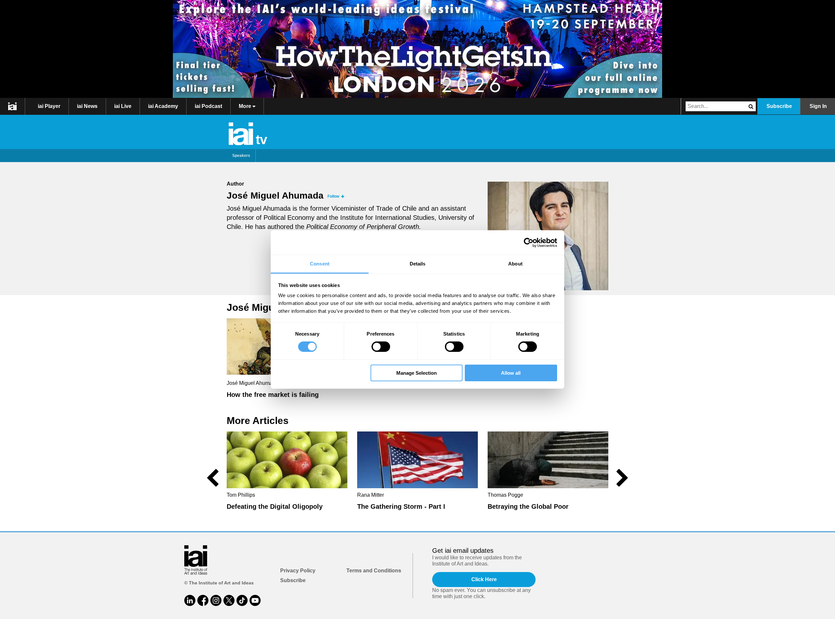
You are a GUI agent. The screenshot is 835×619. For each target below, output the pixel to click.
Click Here (484, 579)
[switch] (381, 346)
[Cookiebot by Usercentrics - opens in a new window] (528, 242)
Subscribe (779, 106)
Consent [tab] (319, 263)
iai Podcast (208, 106)
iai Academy (163, 106)
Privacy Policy (297, 570)
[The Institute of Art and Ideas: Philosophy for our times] (12, 106)
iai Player (49, 106)
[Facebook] (202, 600)
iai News (87, 106)
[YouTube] (255, 600)
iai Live (122, 106)
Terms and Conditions (373, 570)
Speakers (241, 155)
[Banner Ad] (417, 49)
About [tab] (515, 263)
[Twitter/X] (229, 600)
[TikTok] (242, 600)
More (245, 106)
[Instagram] (215, 600)
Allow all (511, 373)
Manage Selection (416, 373)
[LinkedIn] (189, 600)
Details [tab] (418, 263)
